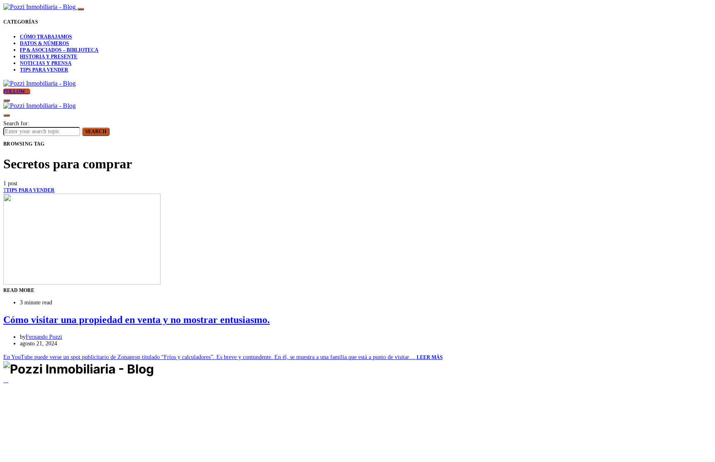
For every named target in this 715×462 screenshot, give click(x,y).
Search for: (16, 123)
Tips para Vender (44, 70)
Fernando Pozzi (44, 337)
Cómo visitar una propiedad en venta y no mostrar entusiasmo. (136, 319)
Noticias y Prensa (46, 63)
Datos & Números (44, 43)
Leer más (430, 357)
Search (95, 131)
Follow (14, 91)
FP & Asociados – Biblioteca (59, 50)
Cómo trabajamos (46, 37)
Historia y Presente (48, 57)
